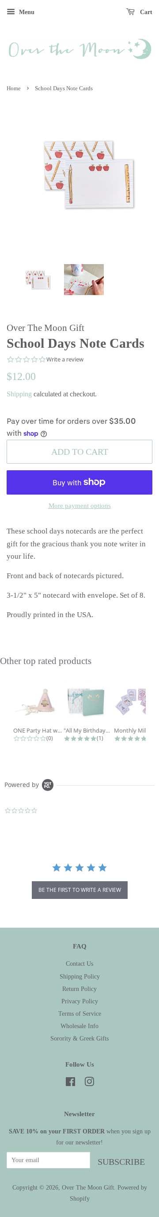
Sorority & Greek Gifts (79, 1038)
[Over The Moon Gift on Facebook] (70, 1083)
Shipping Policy (80, 976)
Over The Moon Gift (88, 1187)
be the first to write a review (79, 890)
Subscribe (121, 1162)
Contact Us (79, 963)
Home (14, 88)
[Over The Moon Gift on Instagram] (89, 1083)
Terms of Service (79, 1013)
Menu (25, 12)
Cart (145, 12)
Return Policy (79, 988)
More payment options (80, 505)
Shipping (19, 394)
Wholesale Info (79, 1025)
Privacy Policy (79, 1001)
